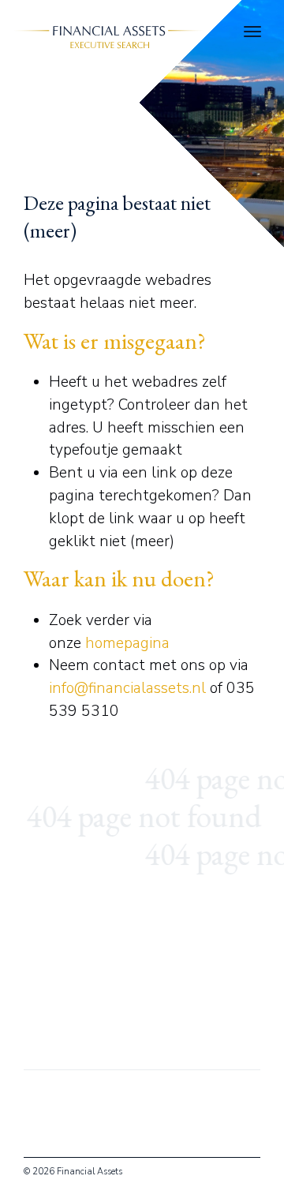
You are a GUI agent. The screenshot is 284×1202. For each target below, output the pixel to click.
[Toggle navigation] (252, 31)
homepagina (127, 643)
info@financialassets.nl (127, 688)
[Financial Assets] (106, 35)
